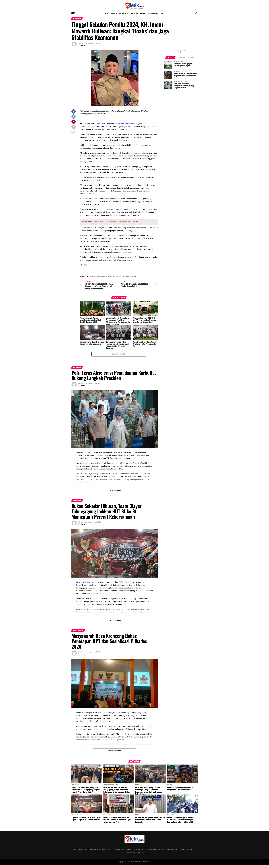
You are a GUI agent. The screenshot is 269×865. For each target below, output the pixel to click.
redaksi (82, 45)
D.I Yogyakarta (191, 850)
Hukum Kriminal (153, 13)
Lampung (182, 850)
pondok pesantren (130, 276)
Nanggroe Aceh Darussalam (155, 850)
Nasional (114, 13)
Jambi (129, 850)
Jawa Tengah (131, 852)
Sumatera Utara (172, 850)
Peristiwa (134, 13)
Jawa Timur (140, 852)
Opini (162, 13)
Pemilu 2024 (118, 276)
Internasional (124, 13)
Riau (123, 850)
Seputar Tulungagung (80, 850)
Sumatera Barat (95, 850)
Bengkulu (117, 850)
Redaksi (142, 13)
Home (107, 13)
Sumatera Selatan (138, 850)
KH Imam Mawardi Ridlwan (102, 276)
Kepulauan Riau (107, 850)
